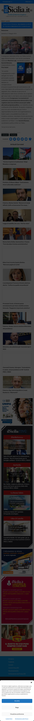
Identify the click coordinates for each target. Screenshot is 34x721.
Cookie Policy (9, 718)
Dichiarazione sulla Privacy (21, 718)
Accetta (17, 701)
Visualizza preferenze (17, 714)
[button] (31, 682)
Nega (17, 707)
